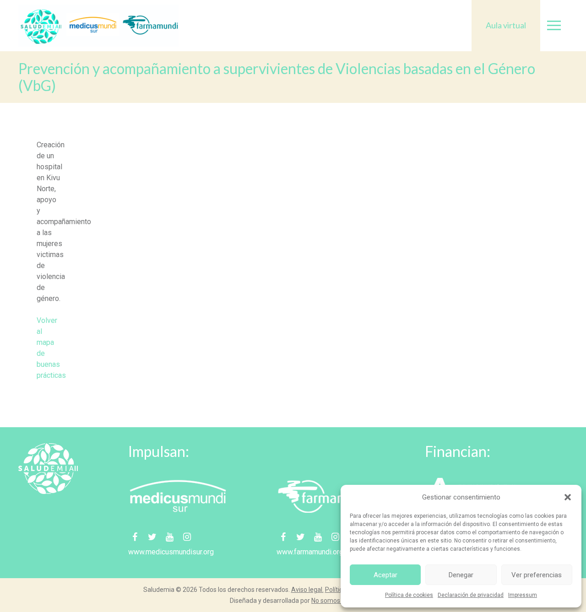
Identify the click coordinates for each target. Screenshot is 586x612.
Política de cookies (409, 595)
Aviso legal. (307, 589)
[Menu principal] (554, 25)
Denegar (461, 575)
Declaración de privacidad (471, 595)
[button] (567, 497)
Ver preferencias (536, 575)
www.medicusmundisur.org (171, 552)
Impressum (522, 595)
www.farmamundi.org (310, 552)
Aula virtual (506, 25)
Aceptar (385, 575)
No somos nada (333, 600)
